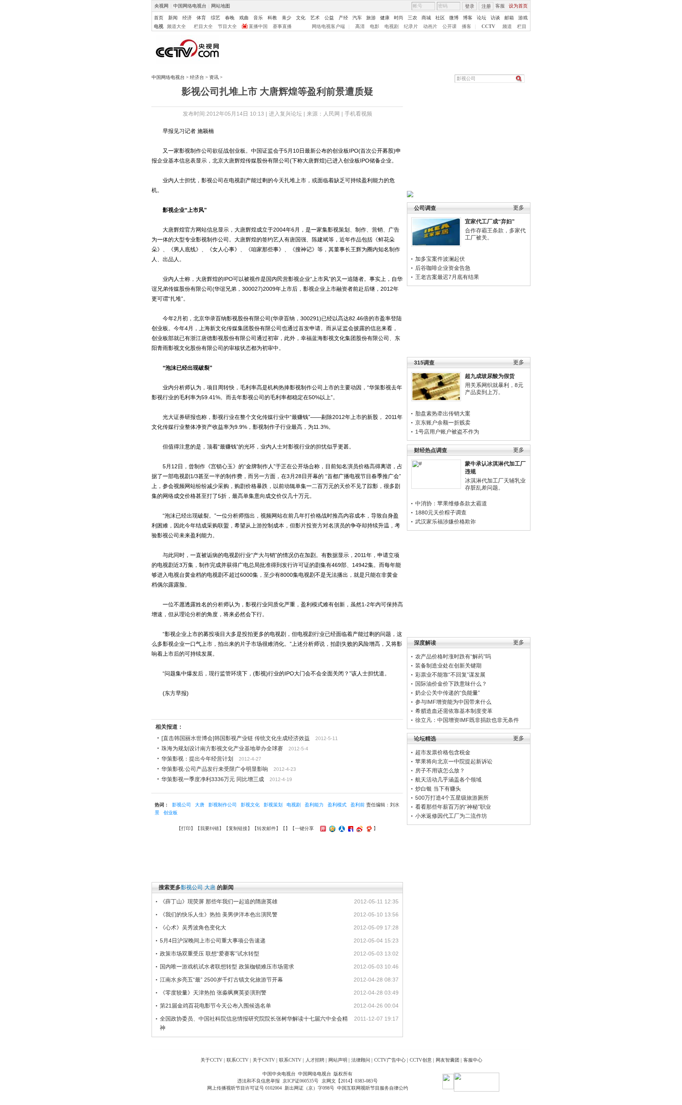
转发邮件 (266, 828)
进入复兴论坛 (285, 113)
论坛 (481, 18)
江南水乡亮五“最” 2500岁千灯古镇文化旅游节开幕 (221, 979)
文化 (300, 18)
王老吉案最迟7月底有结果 (447, 277)
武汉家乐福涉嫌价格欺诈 (445, 521)
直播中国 (258, 26)
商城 (426, 18)
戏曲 (244, 18)
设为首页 (518, 6)
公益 (329, 18)
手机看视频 (358, 113)
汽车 (357, 18)
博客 (467, 18)
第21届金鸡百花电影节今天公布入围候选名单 (215, 1005)
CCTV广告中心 (390, 1060)
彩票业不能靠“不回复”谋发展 (450, 674)
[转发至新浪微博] (358, 828)
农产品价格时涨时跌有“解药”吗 (453, 656)
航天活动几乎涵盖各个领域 (448, 779)
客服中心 (472, 1060)
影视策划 (273, 805)
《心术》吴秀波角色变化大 (193, 927)
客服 (500, 6)
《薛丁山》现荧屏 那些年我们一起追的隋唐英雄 (218, 901)
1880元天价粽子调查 (441, 512)
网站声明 (337, 1060)
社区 (440, 18)
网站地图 (220, 6)
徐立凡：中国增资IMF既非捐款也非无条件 (467, 720)
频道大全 (176, 26)
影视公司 (181, 805)
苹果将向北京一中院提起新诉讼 (454, 761)
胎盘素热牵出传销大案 (442, 413)
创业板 (170, 812)
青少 (286, 18)
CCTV (488, 26)
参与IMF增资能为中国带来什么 (453, 702)
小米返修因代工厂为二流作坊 (451, 816)
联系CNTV (290, 1060)
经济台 (197, 77)
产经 (343, 18)
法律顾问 (360, 1060)
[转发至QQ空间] (331, 828)
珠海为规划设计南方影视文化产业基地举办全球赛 (222, 748)
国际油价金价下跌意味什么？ (451, 684)
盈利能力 (314, 805)
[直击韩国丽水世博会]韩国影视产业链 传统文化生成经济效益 (235, 738)
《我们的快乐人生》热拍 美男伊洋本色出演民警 (218, 914)
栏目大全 (203, 26)
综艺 (215, 18)
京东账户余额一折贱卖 (442, 422)
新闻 (173, 18)
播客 (466, 26)
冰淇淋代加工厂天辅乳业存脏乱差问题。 (495, 484)
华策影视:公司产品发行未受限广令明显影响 (214, 769)
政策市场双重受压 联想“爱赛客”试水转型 (209, 953)
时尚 (398, 18)
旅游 (371, 18)
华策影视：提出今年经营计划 (197, 758)
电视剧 (391, 26)
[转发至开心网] (322, 828)
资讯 (214, 77)
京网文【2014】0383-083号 (350, 1081)
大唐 (199, 805)
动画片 (430, 26)
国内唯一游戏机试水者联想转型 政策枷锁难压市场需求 (227, 966)
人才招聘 (314, 1060)
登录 (469, 6)
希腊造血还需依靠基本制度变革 (454, 711)
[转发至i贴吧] (349, 828)
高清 (360, 26)
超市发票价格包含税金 (442, 752)
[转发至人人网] (341, 828)
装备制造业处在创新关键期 (448, 665)
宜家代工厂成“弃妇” (490, 221)
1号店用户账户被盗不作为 (447, 431)
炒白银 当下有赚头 (438, 788)
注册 (486, 6)
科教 (272, 18)
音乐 (258, 18)
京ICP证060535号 (301, 1081)
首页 (158, 18)
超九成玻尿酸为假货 (490, 376)
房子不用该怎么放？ (440, 770)
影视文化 (250, 805)
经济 (187, 18)
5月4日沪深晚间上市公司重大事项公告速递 (213, 940)
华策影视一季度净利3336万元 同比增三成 (212, 779)
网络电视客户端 (328, 26)
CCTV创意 (421, 1060)
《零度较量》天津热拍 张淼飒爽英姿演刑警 (213, 992)
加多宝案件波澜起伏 (440, 259)
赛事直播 (282, 26)
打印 (186, 828)
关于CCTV (211, 1060)
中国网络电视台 (189, 6)
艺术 (315, 18)
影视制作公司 (222, 805)
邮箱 (509, 18)
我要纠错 (209, 828)
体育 (201, 18)
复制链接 (238, 828)
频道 (507, 26)
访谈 (495, 18)
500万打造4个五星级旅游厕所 (452, 798)
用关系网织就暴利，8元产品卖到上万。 (494, 388)
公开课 (449, 26)
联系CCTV (238, 1060)
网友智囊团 (447, 1060)
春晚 (229, 18)
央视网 (161, 6)
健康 (385, 18)
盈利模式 (337, 805)
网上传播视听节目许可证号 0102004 (244, 1088)
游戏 (523, 18)
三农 (412, 18)
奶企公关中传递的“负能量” (447, 693)
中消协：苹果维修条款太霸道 (451, 503)
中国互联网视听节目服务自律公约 (372, 1088)
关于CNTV (264, 1060)
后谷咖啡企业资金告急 (442, 268)
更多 (518, 208)
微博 (454, 18)
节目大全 (227, 26)
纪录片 (411, 26)
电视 (158, 26)
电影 (374, 26)
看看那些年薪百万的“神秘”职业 (453, 807)
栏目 (521, 26)
